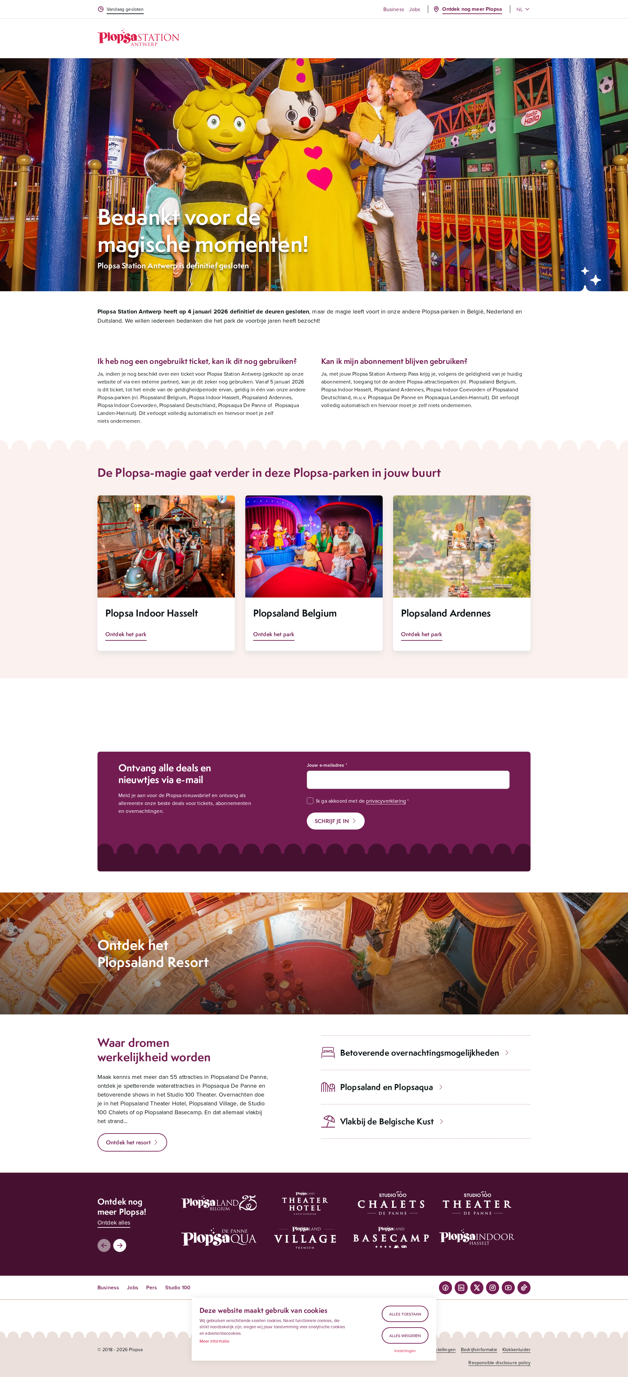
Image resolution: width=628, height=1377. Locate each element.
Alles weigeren (405, 1335)
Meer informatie (214, 1341)
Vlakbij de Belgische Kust (387, 1121)
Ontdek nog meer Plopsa (472, 9)
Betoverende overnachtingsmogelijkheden (419, 1052)
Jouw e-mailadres (325, 765)
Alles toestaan (405, 1314)
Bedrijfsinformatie (479, 1349)
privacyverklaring (386, 800)
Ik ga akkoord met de (361, 800)
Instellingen (405, 1351)
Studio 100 (178, 1287)
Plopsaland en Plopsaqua (386, 1087)
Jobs (414, 9)
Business (393, 9)
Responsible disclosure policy (499, 1362)
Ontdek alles (113, 1222)
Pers (151, 1287)
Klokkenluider (516, 1349)
